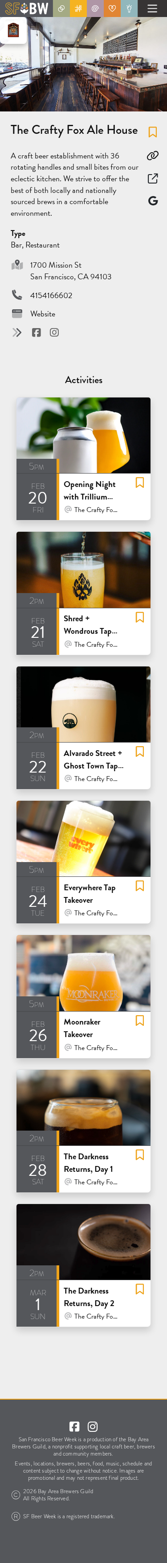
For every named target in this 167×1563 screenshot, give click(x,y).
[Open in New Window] (153, 178)
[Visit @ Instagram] (54, 332)
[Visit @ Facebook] (37, 332)
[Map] (153, 201)
